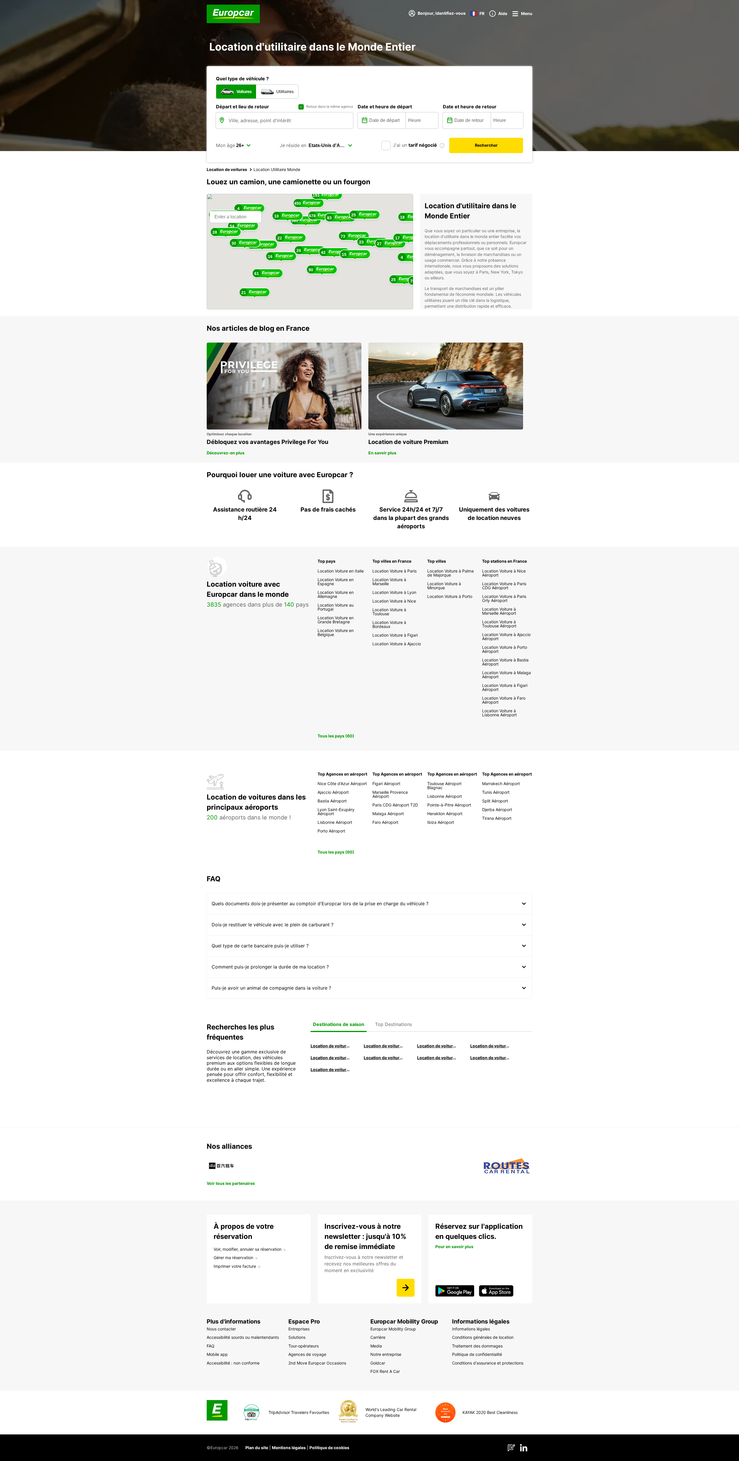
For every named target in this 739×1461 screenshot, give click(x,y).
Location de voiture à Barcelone (330, 1045)
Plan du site (256, 1447)
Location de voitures (227, 169)
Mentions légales (289, 1447)
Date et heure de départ (385, 106)
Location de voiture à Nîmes (437, 1057)
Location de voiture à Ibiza (490, 1045)
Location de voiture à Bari (384, 1045)
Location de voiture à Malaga (437, 1045)
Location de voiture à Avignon (490, 1057)
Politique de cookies (329, 1447)
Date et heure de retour (470, 106)
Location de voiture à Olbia (330, 1057)
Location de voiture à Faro (384, 1057)
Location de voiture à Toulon (330, 1069)
